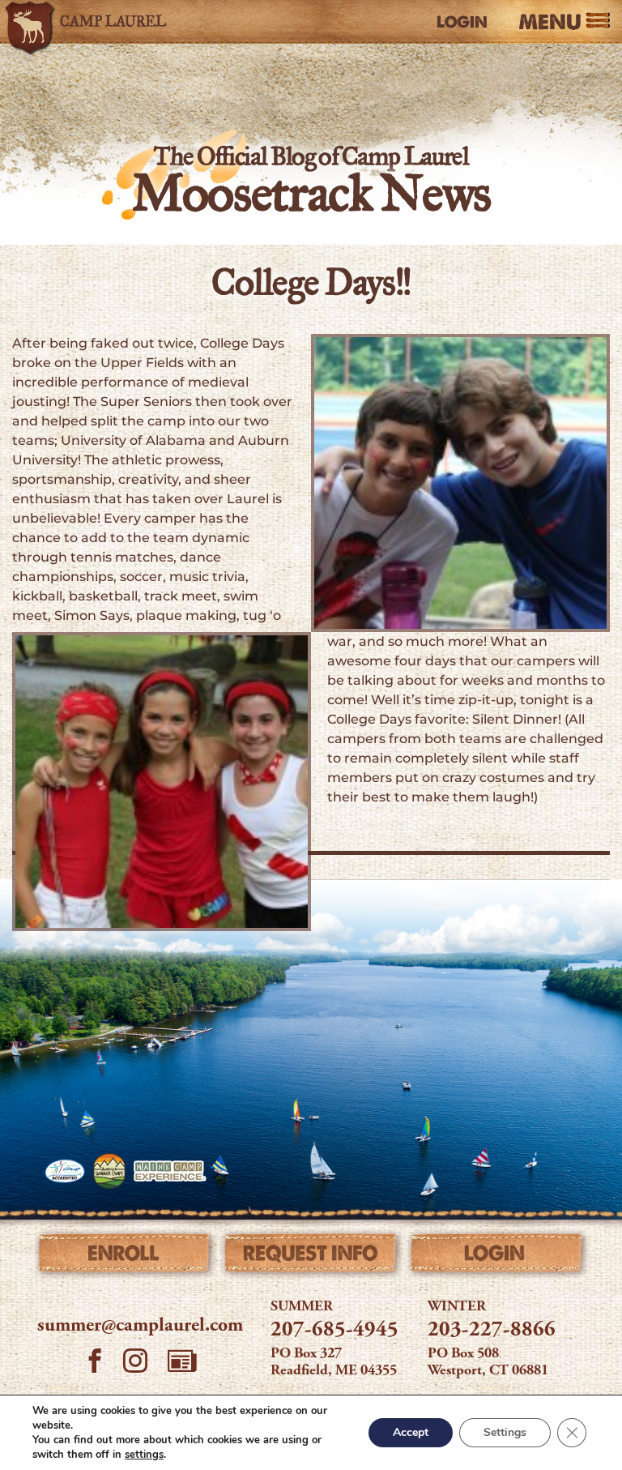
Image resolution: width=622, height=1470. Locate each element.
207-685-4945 (334, 1330)
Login (462, 22)
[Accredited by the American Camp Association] (65, 1171)
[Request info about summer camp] (310, 1256)
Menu (550, 22)
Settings (505, 1432)
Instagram (135, 1363)
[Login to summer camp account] (497, 1256)
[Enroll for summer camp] (125, 1256)
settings (144, 1454)
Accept (410, 1432)
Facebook (95, 1363)
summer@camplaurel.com (140, 1326)
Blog (182, 1360)
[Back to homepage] (93, 22)
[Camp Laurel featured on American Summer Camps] (109, 1171)
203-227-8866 (492, 1330)
